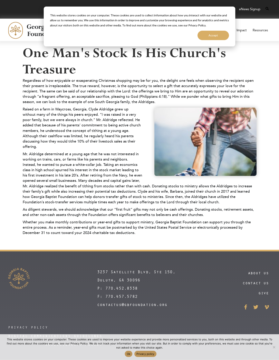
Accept (213, 35)
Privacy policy (145, 354)
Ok (129, 354)
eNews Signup (249, 9)
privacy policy (28, 327)
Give (263, 293)
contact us (256, 283)
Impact (242, 30)
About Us (258, 273)
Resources (260, 30)
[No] (274, 347)
